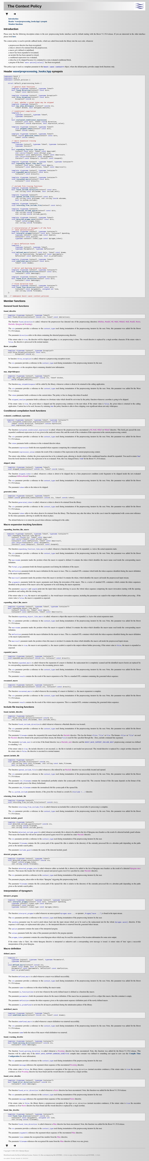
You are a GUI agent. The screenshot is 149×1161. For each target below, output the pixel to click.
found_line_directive (25, 287)
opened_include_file (25, 197)
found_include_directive (27, 190)
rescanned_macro (23, 179)
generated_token (32, 136)
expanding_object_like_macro (28, 163)
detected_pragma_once (25, 219)
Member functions (15, 24)
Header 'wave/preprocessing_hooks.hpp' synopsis (27, 21)
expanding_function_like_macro (29, 150)
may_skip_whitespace (25, 106)
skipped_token (26, 129)
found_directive (23, 90)
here (14, 36)
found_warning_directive (27, 272)
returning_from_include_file (28, 205)
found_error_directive (26, 279)
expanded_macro (22, 172)
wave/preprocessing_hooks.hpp (32, 71)
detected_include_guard (26, 211)
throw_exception (23, 97)
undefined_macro (23, 261)
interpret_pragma (23, 233)
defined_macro (22, 252)
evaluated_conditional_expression (31, 120)
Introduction (13, 18)
